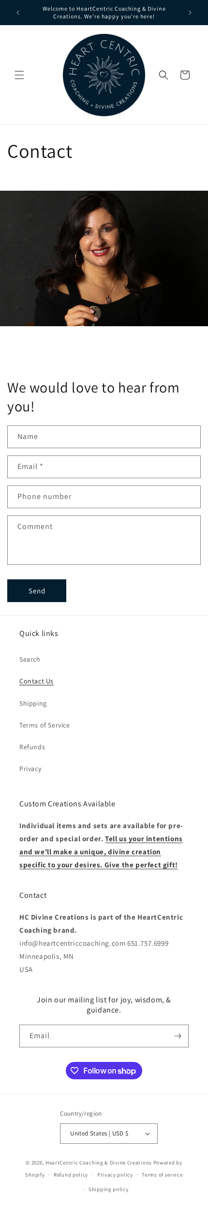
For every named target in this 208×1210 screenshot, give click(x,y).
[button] (19, 75)
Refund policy (71, 1174)
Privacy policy (115, 1174)
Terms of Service (44, 725)
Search (30, 659)
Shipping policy (109, 1189)
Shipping (33, 703)
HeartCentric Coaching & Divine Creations (98, 1162)
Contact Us (36, 681)
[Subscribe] (177, 1036)
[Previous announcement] (18, 12)
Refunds (32, 746)
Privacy (30, 768)
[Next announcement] (190, 12)
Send (37, 590)
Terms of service (162, 1174)
